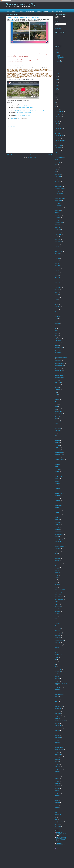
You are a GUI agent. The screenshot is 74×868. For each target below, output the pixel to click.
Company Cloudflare (58, 191)
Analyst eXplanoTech (58, 125)
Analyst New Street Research (60, 140)
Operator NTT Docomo (58, 479)
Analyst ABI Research (58, 116)
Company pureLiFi (58, 217)
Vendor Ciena (57, 703)
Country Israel (57, 261)
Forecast (56, 321)
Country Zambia (57, 297)
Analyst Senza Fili (58, 150)
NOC (55, 437)
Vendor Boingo (57, 699)
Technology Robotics (58, 645)
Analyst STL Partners (58, 152)
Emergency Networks (58, 314)
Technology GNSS (58, 637)
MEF (55, 401)
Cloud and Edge (57, 181)
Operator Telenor (57, 512)
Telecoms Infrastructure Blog (20, 4)
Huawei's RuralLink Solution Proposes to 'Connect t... (60, 57)
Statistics (56, 620)
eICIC (56, 313)
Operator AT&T (57, 440)
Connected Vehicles (58, 234)
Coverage (56, 299)
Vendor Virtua (57, 807)
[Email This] (21, 118)
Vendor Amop (57, 692)
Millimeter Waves (58, 408)
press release (12, 47)
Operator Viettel (57, 527)
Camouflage (57, 167)
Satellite (56, 587)
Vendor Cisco (57, 704)
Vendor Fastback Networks (59, 716)
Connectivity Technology (30, 11)
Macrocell (56, 396)
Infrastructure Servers (58, 368)
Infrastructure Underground (59, 377)
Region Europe (57, 572)
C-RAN (56, 164)
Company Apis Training (58, 186)
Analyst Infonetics (58, 131)
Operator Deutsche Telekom (59, 459)
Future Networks (57, 323)
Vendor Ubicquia (57, 802)
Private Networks (59, 11)
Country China (57, 248)
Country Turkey (57, 289)
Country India (57, 260)
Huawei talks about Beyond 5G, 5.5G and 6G (22, 115)
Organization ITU (57, 543)
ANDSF (56, 155)
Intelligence (57, 385)
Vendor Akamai (57, 681)
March (58, 70)
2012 (57, 89)
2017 (57, 82)
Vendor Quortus (57, 780)
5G (14, 119)
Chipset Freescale (58, 176)
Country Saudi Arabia (58, 280)
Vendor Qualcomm (58, 776)
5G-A (55, 106)
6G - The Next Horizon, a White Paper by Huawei (23, 112)
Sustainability (57, 623)
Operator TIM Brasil (58, 522)
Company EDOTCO (58, 195)
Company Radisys (58, 219)
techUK (56, 652)
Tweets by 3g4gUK (58, 28)
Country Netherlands (58, 273)
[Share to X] (23, 118)
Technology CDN (57, 630)
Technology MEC (57, 642)
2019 (57, 79)
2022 (57, 75)
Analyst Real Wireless (58, 147)
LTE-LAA (56, 394)
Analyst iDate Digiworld (58, 128)
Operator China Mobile (58, 450)
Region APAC (57, 568)
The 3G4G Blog (20, 11)
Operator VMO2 (57, 529)
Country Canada (57, 246)
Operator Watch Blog (59, 843)
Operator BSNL (57, 445)
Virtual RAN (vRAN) (58, 814)
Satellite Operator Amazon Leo (60, 589)
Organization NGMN (58, 544)
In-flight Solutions (58, 340)
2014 (57, 86)
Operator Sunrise (57, 500)
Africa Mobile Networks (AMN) (60, 113)
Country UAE (57, 290)
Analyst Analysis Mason (59, 119)
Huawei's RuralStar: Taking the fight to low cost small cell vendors (30, 105)
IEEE (56, 337)
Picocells (56, 553)
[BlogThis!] (22, 118)
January (58, 73)
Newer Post (9, 154)
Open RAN (56, 438)
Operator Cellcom (58, 449)
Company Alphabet (58, 184)
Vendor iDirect (57, 735)
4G (13, 119)
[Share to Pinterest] (26, 118)
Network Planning (58, 426)
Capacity (56, 169)
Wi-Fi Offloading (57, 824)
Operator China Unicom (59, 454)
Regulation (56, 577)
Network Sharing (57, 430)
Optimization (57, 536)
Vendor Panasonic (58, 768)
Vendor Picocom (57, 773)
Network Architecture (58, 425)
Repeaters (56, 580)
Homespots (57, 333)
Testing (56, 659)
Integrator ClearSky (58, 382)
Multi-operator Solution (58, 421)
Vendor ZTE (57, 809)
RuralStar (34, 19)
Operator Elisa (57, 464)
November (59, 55)
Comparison (57, 231)
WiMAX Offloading (58, 826)
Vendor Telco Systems (58, 797)
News (56, 433)
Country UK (57, 292)
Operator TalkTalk (58, 505)
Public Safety (57, 560)
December (59, 53)
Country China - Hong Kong (59, 249)
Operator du (57, 462)
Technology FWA (57, 635)
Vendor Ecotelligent (58, 713)
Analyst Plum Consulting (59, 143)
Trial (55, 664)
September (59, 61)
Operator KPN (57, 471)
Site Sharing (57, 608)
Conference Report (58, 232)
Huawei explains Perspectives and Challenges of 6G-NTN (24, 113)
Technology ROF (57, 647)
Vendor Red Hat (57, 781)
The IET (56, 661)
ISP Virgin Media (57, 389)
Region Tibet (57, 575)
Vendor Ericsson (57, 715)
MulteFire (56, 418)
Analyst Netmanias (58, 138)
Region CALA (57, 570)
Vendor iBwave (57, 733)
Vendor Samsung (57, 785)
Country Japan (57, 265)
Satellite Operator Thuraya (59, 599)
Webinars (56, 819)
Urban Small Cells (58, 671)
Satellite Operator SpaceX (59, 596)
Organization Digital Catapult (59, 539)
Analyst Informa (57, 133)
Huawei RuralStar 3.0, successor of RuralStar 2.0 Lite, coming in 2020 (31, 104)
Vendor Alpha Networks (58, 687)
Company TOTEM (58, 229)
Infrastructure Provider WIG (59, 365)
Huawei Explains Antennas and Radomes (26, 107)
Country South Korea (58, 284)
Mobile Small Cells (58, 411)
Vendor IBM (57, 732)
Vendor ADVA (57, 674)
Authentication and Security (59, 157)
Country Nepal (57, 272)
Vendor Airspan (57, 678)
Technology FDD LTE (58, 633)
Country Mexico (57, 270)
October (58, 60)
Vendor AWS (57, 696)
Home (30, 154)
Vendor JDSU (57, 740)
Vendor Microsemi (58, 754)
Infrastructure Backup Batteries (60, 349)
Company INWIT (57, 203)
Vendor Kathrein (57, 742)
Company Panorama (58, 215)
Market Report (57, 399)
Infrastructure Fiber (58, 352)
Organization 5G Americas (59, 538)
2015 (57, 85)
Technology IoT (44, 119)
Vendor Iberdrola (57, 730)
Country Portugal (57, 277)
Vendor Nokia (57, 761)
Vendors (56, 812)
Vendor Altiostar (57, 691)
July (58, 64)
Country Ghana (57, 258)
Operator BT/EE (57, 447)
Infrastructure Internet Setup (59, 355)
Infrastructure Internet (58, 354)
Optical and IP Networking (59, 534)
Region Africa (33, 119)
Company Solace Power (59, 222)
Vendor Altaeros (57, 689)
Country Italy (57, 263)
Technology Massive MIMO (59, 640)
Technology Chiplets (58, 632)
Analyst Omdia (57, 142)
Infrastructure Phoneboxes (59, 361)
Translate (62, 25)
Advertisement (57, 109)
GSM (55, 328)
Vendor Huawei (57, 723)
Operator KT (57, 473)
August (58, 63)
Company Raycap (58, 220)
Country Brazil (21, 119)
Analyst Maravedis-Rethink (59, 135)
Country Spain (57, 285)
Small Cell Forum (58, 611)
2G (10, 119)
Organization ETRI (58, 541)
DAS (55, 302)
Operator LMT (57, 474)
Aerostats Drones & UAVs (59, 111)
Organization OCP (58, 548)
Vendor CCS (57, 701)
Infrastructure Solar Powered (59, 372)
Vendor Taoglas (57, 795)
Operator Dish (57, 461)
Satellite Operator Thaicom (59, 597)
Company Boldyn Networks (59, 188)
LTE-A (56, 392)
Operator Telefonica (58, 510)
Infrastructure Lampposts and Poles (61, 357)
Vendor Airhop (57, 676)
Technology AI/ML (58, 628)
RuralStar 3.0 (12, 20)
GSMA (56, 330)
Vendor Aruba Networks (59, 694)
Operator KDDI (57, 469)
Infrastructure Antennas (59, 347)
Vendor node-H (57, 759)
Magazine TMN (57, 397)
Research (56, 582)
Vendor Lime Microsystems (59, 749)
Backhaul (17, 119)
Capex (56, 171)
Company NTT (57, 212)
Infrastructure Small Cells (59, 370)
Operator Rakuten (58, 488)
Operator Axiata (57, 442)
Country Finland (57, 253)
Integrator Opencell (58, 384)
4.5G (55, 101)
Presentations (57, 556)
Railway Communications (59, 563)
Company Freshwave (58, 200)
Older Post (50, 154)
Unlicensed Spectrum (58, 669)
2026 (57, 48)
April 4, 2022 (21, 65)
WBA (55, 817)
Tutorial (56, 666)
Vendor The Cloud (58, 798)
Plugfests (56, 555)
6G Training (52, 11)
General (56, 325)
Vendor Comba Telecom (59, 706)
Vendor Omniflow (57, 766)
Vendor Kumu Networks (59, 747)
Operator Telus (57, 517)
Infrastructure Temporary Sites (60, 375)
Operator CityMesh (58, 457)
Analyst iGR (57, 130)
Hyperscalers (57, 335)
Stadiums (56, 618)
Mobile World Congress (58, 413)
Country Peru (57, 275)
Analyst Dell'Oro (57, 121)
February (58, 71)
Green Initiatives (57, 326)
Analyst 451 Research (58, 114)
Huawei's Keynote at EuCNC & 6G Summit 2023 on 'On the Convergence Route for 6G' (29, 110)
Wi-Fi (55, 822)
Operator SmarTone (58, 495)
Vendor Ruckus (57, 783)
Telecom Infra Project (58, 654)
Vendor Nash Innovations (59, 756)
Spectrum (56, 616)
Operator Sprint (57, 498)
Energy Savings (57, 316)
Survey (56, 621)
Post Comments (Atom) (32, 157)
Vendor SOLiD (57, 788)
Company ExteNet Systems (59, 196)
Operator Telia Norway (58, 514)
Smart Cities (57, 613)
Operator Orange (57, 486)
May (58, 67)
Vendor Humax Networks (59, 728)
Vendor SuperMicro (58, 793)
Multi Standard (57, 420)
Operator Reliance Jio (58, 490)
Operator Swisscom (58, 502)
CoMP (56, 183)
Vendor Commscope (58, 708)
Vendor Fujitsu (57, 718)
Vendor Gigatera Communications (60, 720)
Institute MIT (57, 380)
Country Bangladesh (58, 241)
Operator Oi (57, 481)
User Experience (57, 673)
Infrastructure (57, 345)
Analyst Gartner (57, 126)
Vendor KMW (57, 745)
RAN (55, 565)
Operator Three (57, 519)
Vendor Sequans (57, 786)
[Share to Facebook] (25, 118)
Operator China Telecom (59, 452)
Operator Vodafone (58, 531)
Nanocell (56, 423)
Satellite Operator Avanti (59, 591)
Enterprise (56, 318)
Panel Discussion (58, 551)
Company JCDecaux (58, 205)
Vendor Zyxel (57, 810)
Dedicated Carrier (58, 306)
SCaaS (56, 601)
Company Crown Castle (59, 193)
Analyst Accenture (58, 118)
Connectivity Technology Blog (61, 837)
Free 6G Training (59, 832)
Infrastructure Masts (58, 360)
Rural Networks (38, 119)
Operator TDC (57, 507)
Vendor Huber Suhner (58, 725)
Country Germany (58, 256)
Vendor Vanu (57, 805)
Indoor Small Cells (58, 342)
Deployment (57, 309)
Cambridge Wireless (58, 166)
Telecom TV (57, 656)
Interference (57, 387)
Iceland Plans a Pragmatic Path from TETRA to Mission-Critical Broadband (61, 839)
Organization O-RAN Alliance (59, 546)
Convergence (57, 236)
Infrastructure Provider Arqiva (60, 363)
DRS (55, 311)
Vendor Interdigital (58, 737)
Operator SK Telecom (58, 493)
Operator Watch (38, 11)
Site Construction (58, 606)
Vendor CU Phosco (58, 711)
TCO (55, 625)
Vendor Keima (57, 744)
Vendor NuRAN (57, 764)
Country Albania (57, 237)
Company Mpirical (58, 210)
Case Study (57, 172)
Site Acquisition (57, 604)
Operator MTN (57, 478)
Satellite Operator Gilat (58, 592)
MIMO (56, 409)
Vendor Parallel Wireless (59, 769)
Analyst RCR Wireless (58, 145)
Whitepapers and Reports (59, 821)
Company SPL (57, 224)
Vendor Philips (57, 771)
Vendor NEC (57, 757)
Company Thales (57, 227)
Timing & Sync (57, 662)
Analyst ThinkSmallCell (59, 154)
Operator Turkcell (58, 524)
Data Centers (57, 304)
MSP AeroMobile (57, 416)
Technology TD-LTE (58, 649)
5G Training (46, 11)
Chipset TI (56, 179)
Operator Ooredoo (58, 483)
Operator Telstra (57, 515)
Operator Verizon (57, 526)
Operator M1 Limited (58, 476)
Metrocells (56, 404)
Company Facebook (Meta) (59, 198)
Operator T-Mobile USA (58, 503)
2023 (57, 52)
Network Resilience (58, 428)
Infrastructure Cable (58, 350)
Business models (58, 162)
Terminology (57, 657)
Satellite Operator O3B (58, 594)
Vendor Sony (57, 790)
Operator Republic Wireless (59, 491)
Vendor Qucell (57, 778)
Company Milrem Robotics (59, 207)
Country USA (57, 294)
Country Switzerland (58, 287)
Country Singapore (58, 282)
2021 (57, 76)
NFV (55, 435)
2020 (57, 78)
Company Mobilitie (58, 208)
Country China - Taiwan (58, 251)
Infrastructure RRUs (27, 119)
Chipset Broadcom (58, 174)
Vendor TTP (57, 800)
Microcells (56, 406)
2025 (57, 49)
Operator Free (57, 466)
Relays (56, 579)
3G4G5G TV (14, 11)
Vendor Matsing (57, 752)
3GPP (56, 99)
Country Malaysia (58, 268)
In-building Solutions (58, 338)
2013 (57, 88)
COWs (56, 301)
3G (11, 119)
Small (56, 609)
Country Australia (57, 239)
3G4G (8, 11)
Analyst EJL (57, 123)
